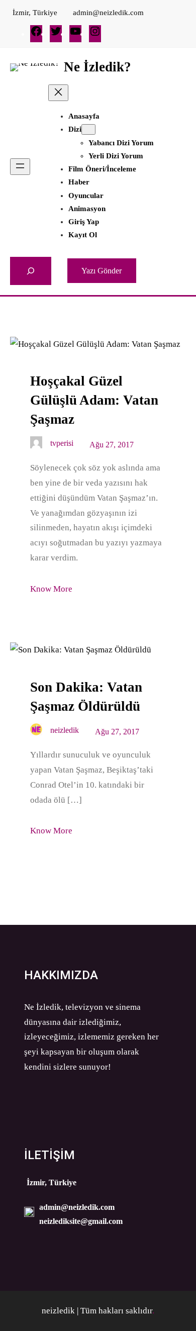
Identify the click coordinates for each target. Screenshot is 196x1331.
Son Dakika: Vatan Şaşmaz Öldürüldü (86, 697)
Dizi (74, 129)
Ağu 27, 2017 (111, 444)
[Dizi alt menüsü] (88, 129)
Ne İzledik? (97, 66)
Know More (51, 589)
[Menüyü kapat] (58, 92)
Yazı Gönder (101, 270)
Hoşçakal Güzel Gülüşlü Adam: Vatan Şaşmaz (94, 400)
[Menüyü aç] (20, 166)
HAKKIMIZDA (61, 975)
